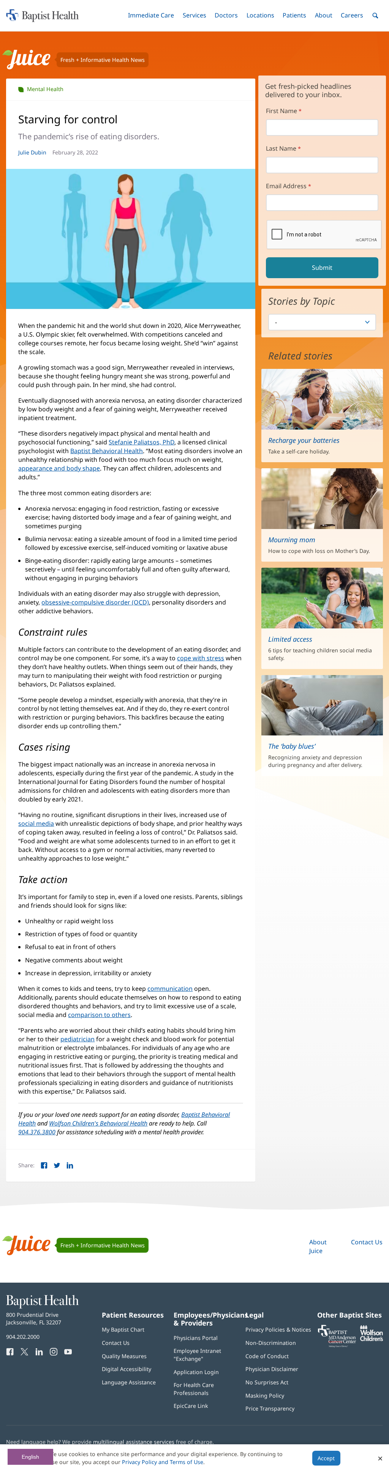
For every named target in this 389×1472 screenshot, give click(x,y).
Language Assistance (129, 1382)
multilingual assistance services (133, 1441)
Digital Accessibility (126, 1369)
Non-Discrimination (270, 1342)
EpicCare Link (191, 1405)
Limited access (290, 639)
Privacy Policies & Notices (278, 1329)
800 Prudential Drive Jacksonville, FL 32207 (33, 1318)
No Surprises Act (266, 1382)
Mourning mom (291, 539)
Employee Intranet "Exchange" (197, 1354)
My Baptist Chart (123, 1329)
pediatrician (77, 1039)
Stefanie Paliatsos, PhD (141, 442)
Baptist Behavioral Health (106, 451)
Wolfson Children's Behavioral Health (98, 1123)
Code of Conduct (267, 1356)
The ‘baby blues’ (291, 746)
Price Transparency (269, 1408)
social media (36, 823)
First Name (281, 111)
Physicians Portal (196, 1337)
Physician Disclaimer (271, 1369)
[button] (151, 15)
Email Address (286, 186)
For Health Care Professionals (194, 1388)
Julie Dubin (32, 152)
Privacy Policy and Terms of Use (162, 1462)
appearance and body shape (59, 468)
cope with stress (200, 658)
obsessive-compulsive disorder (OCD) (95, 602)
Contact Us (367, 1242)
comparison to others (99, 1015)
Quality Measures (124, 1356)
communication (170, 988)
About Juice (318, 1246)
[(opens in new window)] (371, 1339)
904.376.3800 (36, 1132)
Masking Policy (264, 1395)
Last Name (281, 148)
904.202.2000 (23, 1336)
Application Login (196, 1372)
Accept (326, 1458)
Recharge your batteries (304, 440)
